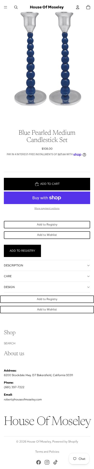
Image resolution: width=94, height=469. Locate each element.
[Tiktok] (55, 462)
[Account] (77, 7)
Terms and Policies (47, 452)
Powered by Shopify (65, 441)
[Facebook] (38, 462)
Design (9, 287)
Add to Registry (47, 224)
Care (8, 276)
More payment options (47, 208)
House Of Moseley (39, 441)
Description (13, 265)
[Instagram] (47, 462)
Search (9, 343)
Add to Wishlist (47, 235)
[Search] (16, 7)
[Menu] (5, 7)
